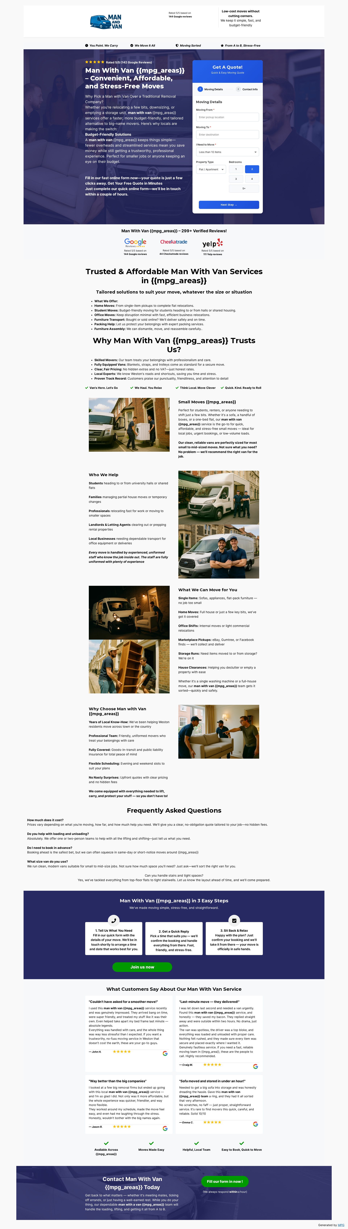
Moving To (203, 127)
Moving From (205, 109)
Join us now (142, 967)
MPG (341, 1225)
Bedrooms (235, 161)
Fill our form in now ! (225, 1181)
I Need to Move (206, 144)
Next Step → (229, 204)
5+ (244, 188)
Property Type (205, 161)
